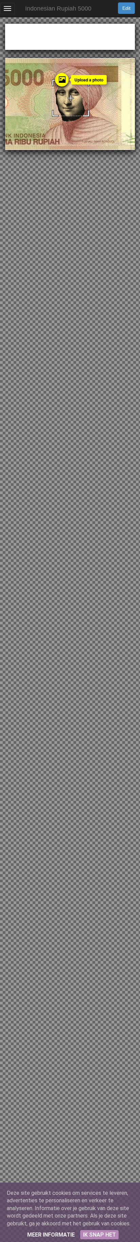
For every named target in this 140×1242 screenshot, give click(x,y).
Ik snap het (99, 1234)
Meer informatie (51, 1234)
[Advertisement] (70, 35)
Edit (126, 8)
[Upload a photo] (62, 80)
